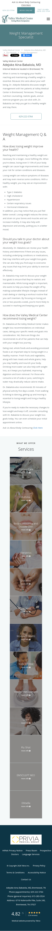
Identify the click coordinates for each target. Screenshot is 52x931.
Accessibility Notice (37, 872)
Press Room (31, 850)
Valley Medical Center (11, 50)
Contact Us (26, 879)
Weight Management (29, 52)
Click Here (26, 5)
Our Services (11, 52)
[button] (26, 10)
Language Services (31, 854)
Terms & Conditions (15, 872)
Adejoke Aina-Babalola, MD (35, 50)
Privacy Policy (39, 865)
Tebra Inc (25, 865)
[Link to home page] (22, 19)
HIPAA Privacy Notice (12, 850)
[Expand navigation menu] (48, 19)
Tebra (38, 921)
